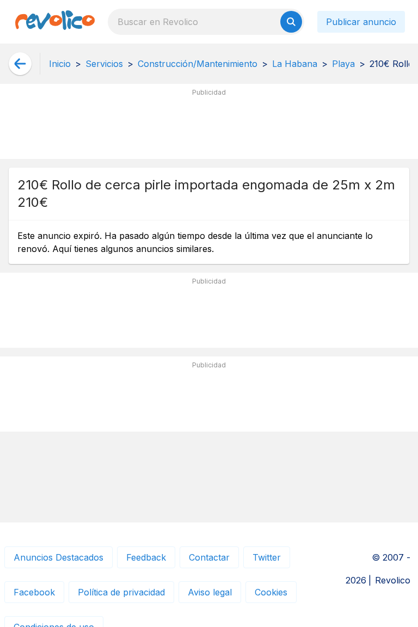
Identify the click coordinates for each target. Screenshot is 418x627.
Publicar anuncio (361, 21)
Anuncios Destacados (58, 557)
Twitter (267, 557)
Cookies (271, 592)
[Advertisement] (209, 125)
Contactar (209, 557)
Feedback (146, 557)
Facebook (34, 592)
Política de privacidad (121, 592)
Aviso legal (210, 592)
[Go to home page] (55, 22)
